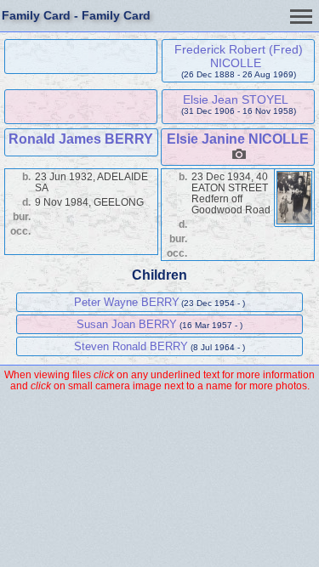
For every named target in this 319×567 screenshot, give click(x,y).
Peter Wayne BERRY (126, 302)
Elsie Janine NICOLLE (238, 139)
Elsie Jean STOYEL (235, 99)
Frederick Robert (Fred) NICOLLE (238, 56)
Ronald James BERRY (81, 139)
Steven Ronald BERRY (131, 346)
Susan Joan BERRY (127, 324)
